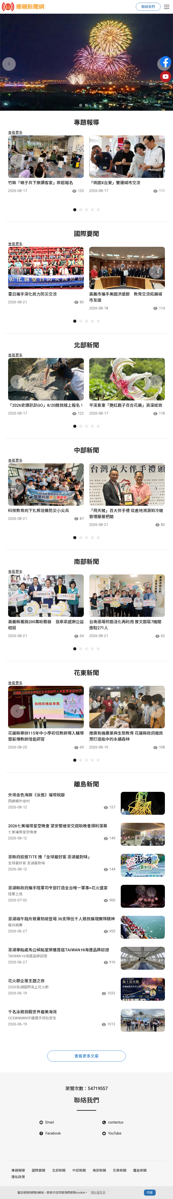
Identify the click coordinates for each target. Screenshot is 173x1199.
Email (49, 1122)
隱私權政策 (98, 1192)
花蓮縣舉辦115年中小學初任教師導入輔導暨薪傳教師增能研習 (46, 736)
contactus (115, 1122)
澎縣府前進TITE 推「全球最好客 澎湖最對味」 (50, 857)
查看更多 (15, 132)
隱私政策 (18, 1177)
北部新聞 (59, 1170)
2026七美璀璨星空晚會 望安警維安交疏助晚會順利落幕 (57, 826)
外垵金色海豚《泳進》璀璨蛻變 (36, 795)
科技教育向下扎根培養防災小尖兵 (38, 510)
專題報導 (18, 1170)
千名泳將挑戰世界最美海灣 (32, 1011)
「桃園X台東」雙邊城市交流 (114, 182)
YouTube (114, 1133)
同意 (150, 1192)
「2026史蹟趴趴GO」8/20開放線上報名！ (46, 405)
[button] (80, 105)
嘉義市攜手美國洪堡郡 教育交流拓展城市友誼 (125, 297)
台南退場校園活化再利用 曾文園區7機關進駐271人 (125, 624)
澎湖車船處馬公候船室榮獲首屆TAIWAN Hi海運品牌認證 (58, 949)
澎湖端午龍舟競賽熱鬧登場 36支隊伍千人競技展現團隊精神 (61, 918)
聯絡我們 (148, 7)
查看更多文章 (86, 1056)
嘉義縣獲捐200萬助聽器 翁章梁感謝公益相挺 (46, 624)
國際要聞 (38, 1170)
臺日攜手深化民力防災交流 (32, 294)
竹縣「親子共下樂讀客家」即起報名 (40, 182)
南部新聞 (99, 1170)
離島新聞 (140, 1170)
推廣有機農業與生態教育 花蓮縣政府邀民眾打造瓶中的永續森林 (126, 736)
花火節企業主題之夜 (26, 980)
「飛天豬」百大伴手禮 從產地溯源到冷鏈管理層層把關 (126, 513)
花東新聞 (119, 1170)
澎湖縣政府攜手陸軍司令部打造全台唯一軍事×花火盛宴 (58, 887)
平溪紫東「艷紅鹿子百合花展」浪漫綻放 (125, 405)
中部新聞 (79, 1170)
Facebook (53, 1133)
